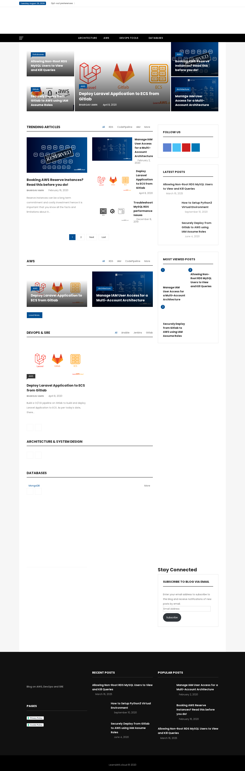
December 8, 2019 (143, 220)
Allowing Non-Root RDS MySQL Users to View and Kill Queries (49, 65)
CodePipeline (124, 127)
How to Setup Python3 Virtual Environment (197, 205)
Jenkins (138, 332)
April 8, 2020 (146, 193)
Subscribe (172, 617)
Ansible (125, 332)
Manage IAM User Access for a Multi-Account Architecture (192, 100)
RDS (111, 127)
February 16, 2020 (58, 190)
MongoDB (34, 485)
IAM (138, 127)
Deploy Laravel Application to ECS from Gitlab (119, 96)
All (103, 127)
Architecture (87, 38)
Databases (156, 38)
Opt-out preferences (62, 3)
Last (104, 237)
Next (91, 237)
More (147, 127)
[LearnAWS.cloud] (52, 20)
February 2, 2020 (142, 162)
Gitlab (35, 89)
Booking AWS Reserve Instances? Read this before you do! (192, 65)
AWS (106, 38)
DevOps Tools (129, 38)
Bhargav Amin (88, 104)
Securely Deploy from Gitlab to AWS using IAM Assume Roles (49, 100)
